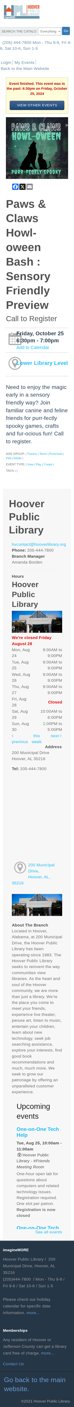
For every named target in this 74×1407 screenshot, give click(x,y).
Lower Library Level (42, 363)
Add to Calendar (32, 347)
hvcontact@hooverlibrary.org (39, 544)
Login (6, 62)
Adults (18, 458)
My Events (25, 62)
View (30, 464)
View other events (37, 105)
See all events (48, 1232)
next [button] (55, 735)
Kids (9, 458)
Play (38, 464)
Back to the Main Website (25, 68)
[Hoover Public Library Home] (19, 11)
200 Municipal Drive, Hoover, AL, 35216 (33, 874)
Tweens (32, 453)
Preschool (55, 453)
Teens (43, 453)
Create (48, 464)
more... (33, 1312)
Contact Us (13, 1364)
